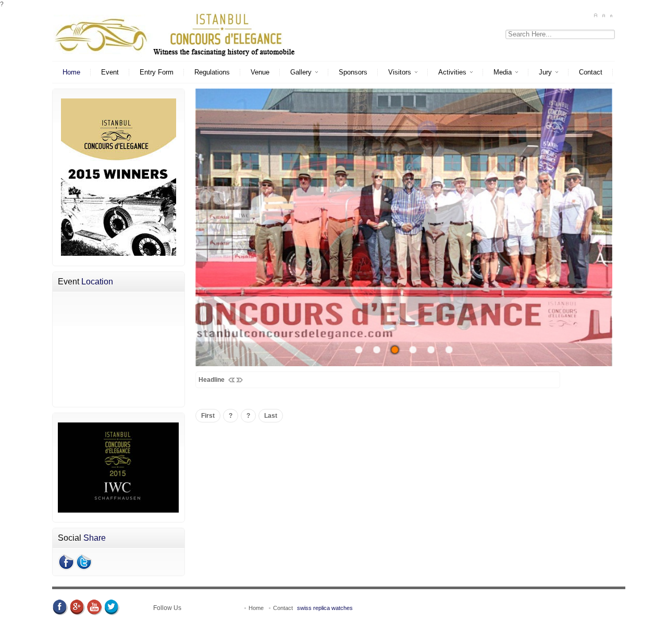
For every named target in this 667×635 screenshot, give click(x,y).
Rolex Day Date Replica (243, 621)
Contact (283, 608)
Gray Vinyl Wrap (616, 621)
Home (257, 608)
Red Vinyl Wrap (520, 621)
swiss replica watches (325, 608)
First (208, 415)
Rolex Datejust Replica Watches (161, 621)
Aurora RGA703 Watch (390, 630)
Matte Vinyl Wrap (473, 621)
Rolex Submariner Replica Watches (396, 621)
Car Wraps (99, 630)
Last (270, 415)
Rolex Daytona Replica (311, 621)
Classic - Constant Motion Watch (241, 630)
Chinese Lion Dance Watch (155, 630)
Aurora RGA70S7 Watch (322, 630)
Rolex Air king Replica (83, 621)
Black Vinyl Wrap (568, 621)
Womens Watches (538, 630)
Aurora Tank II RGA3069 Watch (468, 630)
